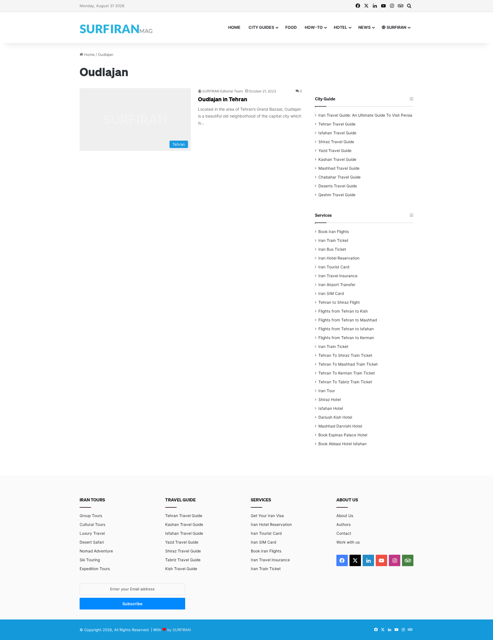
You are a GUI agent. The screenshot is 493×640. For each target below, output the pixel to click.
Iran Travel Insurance (337, 276)
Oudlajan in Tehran (222, 99)
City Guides (261, 27)
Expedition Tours (95, 568)
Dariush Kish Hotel (335, 417)
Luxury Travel (92, 533)
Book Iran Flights (333, 231)
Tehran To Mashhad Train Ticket (348, 364)
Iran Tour (326, 390)
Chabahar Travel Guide (339, 177)
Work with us (348, 542)
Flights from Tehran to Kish (343, 311)
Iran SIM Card (331, 293)
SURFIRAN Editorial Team (222, 91)
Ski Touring (90, 560)
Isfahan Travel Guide (337, 133)
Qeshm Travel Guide (336, 195)
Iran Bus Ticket (332, 249)
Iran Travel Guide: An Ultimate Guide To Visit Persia (365, 115)
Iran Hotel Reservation (338, 258)
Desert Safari (92, 542)
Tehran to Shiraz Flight (339, 302)
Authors (343, 524)
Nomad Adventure (96, 551)
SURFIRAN (396, 27)
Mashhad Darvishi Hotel (340, 426)
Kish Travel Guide (181, 568)
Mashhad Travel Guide (338, 168)
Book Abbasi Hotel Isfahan (342, 443)
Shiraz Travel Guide (336, 141)
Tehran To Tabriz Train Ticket (345, 382)
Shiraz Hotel (329, 399)
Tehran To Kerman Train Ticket (346, 373)
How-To (314, 27)
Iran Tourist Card (333, 267)
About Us (344, 515)
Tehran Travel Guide (336, 124)
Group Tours (91, 515)
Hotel (340, 27)
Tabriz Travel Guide (183, 560)
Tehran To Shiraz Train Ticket (345, 355)
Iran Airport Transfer (336, 284)
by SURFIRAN (179, 629)
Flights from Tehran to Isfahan (346, 329)
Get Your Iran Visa (267, 515)
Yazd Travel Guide (334, 150)
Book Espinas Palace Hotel (342, 435)
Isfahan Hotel (330, 408)
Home (234, 27)
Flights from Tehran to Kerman (346, 337)
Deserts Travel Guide (337, 186)
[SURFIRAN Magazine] (117, 27)
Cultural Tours (92, 524)
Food (291, 27)
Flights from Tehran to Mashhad (347, 320)
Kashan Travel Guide (337, 159)
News (364, 27)
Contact (343, 533)
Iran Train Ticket (333, 240)
